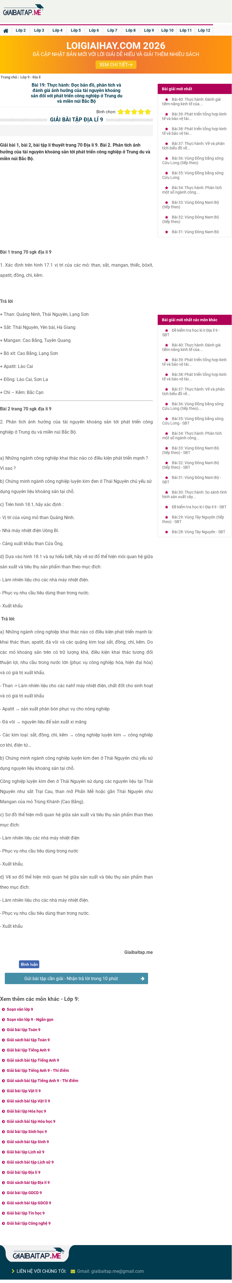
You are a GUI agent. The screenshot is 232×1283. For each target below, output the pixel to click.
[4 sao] (141, 111)
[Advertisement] (76, 207)
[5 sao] (147, 111)
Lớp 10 (167, 30)
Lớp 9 (149, 30)
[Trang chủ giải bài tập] (23, 15)
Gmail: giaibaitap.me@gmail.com (110, 1271)
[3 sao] (134, 111)
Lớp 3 (39, 30)
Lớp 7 (112, 30)
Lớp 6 (94, 30)
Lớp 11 (186, 30)
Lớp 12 (204, 30)
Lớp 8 (131, 30)
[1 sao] (120, 111)
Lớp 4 (57, 30)
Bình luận (29, 964)
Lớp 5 (76, 30)
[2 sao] (127, 111)
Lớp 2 (21, 30)
